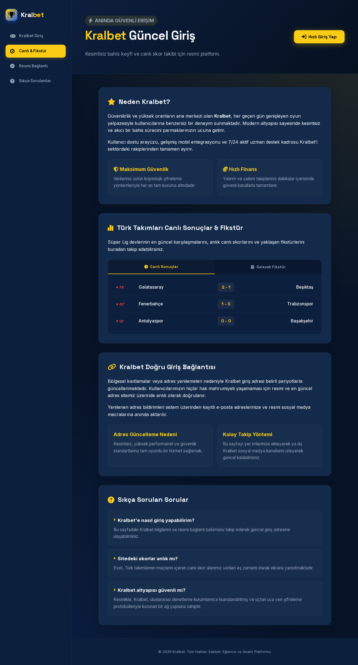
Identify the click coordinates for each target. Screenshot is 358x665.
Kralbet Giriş (31, 36)
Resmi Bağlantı (33, 66)
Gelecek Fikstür (271, 267)
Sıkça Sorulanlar (35, 81)
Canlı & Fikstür (33, 51)
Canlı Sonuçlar (164, 266)
